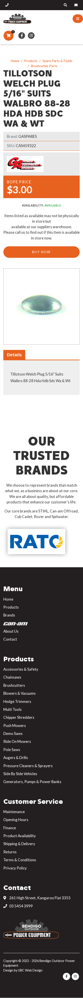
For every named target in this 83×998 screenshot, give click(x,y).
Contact (10, 639)
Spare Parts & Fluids (57, 61)
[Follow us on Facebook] (22, 35)
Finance (9, 827)
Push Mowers (14, 725)
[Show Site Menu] (78, 18)
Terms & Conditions (19, 860)
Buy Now (41, 252)
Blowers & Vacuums (19, 693)
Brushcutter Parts (44, 66)
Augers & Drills (15, 757)
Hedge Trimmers (17, 701)
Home (15, 61)
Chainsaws (12, 677)
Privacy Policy (15, 868)
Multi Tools (12, 709)
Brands (9, 615)
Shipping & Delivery (19, 843)
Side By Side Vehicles (20, 773)
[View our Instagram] (31, 35)
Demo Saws (13, 733)
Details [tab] (14, 354)
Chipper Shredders (18, 717)
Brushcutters (14, 685)
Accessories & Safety (20, 669)
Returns (10, 852)
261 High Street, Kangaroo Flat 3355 (40, 898)
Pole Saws (11, 749)
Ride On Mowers (17, 741)
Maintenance (14, 811)
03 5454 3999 (21, 906)
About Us (11, 631)
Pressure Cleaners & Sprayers (28, 765)
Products (31, 61)
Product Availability (19, 835)
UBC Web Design (30, 970)
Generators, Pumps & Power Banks (32, 781)
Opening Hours (15, 819)
